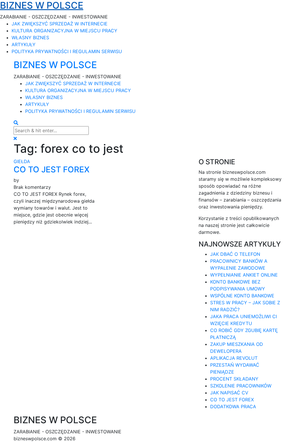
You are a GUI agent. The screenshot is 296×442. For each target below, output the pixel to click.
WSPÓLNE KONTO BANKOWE (242, 296)
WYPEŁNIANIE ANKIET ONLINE (244, 275)
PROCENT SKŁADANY (234, 379)
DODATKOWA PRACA (233, 406)
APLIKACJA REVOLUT (234, 358)
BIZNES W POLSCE (55, 64)
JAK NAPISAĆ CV (229, 393)
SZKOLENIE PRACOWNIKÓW (240, 386)
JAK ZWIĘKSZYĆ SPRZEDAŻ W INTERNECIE (60, 24)
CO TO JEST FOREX (52, 169)
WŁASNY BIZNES (30, 37)
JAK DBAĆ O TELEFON (235, 254)
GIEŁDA (22, 161)
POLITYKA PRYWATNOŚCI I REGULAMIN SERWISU (67, 51)
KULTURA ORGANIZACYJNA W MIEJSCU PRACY (64, 30)
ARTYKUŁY (24, 44)
